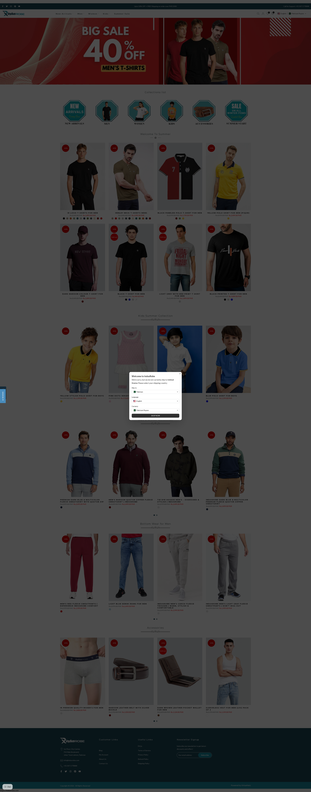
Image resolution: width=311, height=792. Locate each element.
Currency (135, 406)
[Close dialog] (180, 373)
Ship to (134, 388)
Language (135, 397)
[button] (3, 396)
